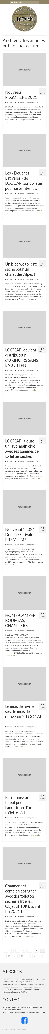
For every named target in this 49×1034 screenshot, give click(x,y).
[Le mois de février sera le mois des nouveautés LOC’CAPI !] (24, 684)
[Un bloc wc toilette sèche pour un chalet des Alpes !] (24, 241)
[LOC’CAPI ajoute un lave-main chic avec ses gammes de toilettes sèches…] (24, 418)
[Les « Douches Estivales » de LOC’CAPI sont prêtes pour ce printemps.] (24, 150)
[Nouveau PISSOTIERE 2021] (24, 70)
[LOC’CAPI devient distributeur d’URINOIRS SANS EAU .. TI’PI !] (24, 327)
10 (30, 951)
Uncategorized (30, 102)
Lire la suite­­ (35, 390)
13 (9, 956)
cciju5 (10, 102)
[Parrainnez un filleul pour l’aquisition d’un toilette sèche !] (24, 775)
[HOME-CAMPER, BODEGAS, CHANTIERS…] (24, 593)
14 (15, 956)
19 (35, 956)
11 (36, 951)
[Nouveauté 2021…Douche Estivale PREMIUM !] (24, 507)
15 (22, 956)
